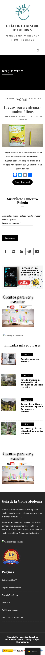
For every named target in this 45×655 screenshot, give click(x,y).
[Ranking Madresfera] (12, 335)
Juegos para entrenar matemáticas (22, 109)
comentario (22, 119)
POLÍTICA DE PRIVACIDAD (13, 617)
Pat (40, 116)
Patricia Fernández (10, 595)
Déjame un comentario (11, 587)
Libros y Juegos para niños (29, 99)
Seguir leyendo (22, 182)
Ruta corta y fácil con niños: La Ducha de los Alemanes (32, 431)
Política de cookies (10, 610)
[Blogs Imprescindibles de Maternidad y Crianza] (12, 541)
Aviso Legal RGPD (9, 580)
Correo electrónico (11, 223)
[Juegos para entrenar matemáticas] (22, 135)
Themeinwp (22, 641)
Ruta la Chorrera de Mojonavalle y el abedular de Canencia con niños (32, 383)
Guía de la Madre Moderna (22, 27)
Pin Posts (6, 602)
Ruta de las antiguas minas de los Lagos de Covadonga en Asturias (32, 408)
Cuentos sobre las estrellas (30, 360)
